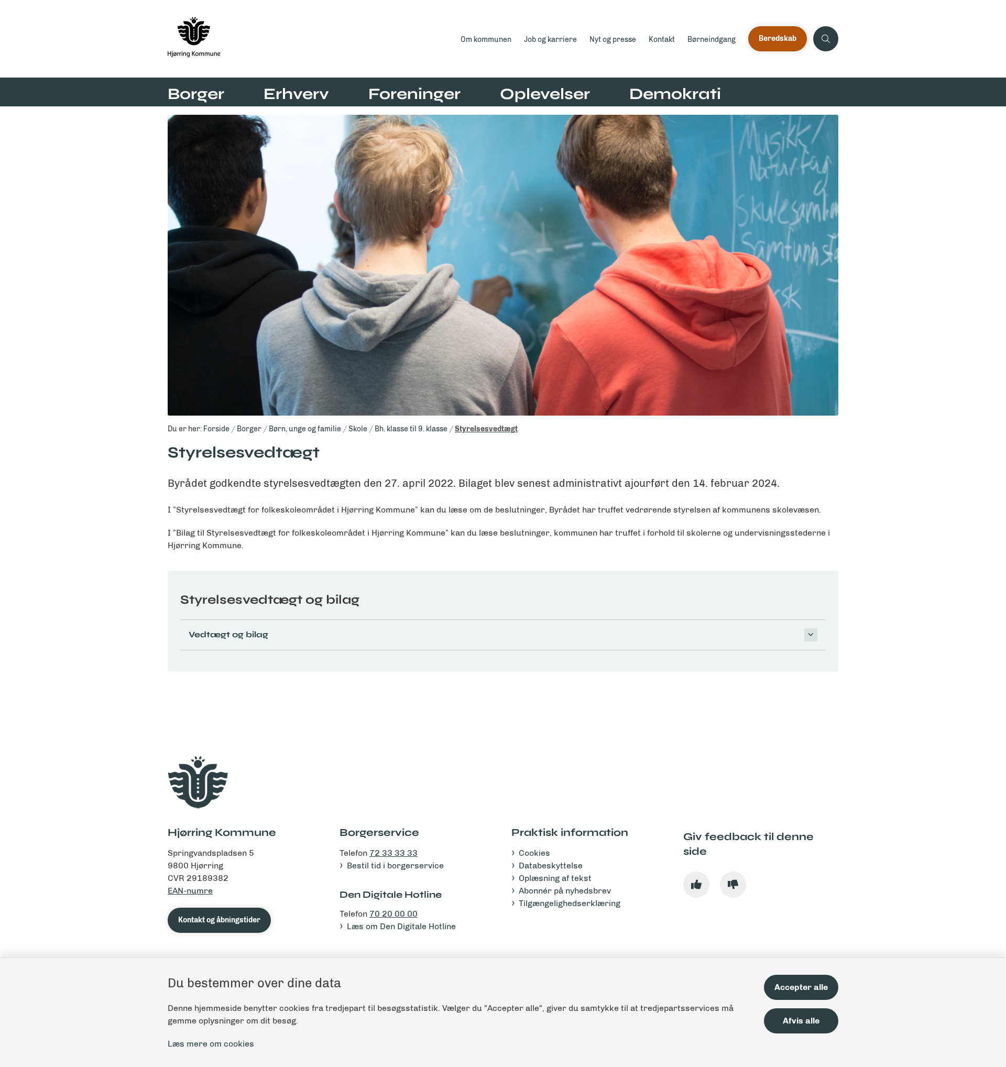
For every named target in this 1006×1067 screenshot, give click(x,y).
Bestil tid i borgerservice (395, 865)
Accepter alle (801, 987)
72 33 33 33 (393, 853)
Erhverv (296, 93)
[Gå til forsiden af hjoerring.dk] (311, 39)
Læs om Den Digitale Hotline (401, 926)
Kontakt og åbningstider (219, 920)
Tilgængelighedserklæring (569, 903)
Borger (196, 93)
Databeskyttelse (551, 865)
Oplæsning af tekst (555, 878)
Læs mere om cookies (211, 1044)
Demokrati (675, 93)
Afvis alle (801, 1021)
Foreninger (414, 93)
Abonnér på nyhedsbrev (565, 891)
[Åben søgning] (825, 38)
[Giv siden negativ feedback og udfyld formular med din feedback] (733, 885)
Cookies (534, 853)
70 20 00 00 (393, 914)
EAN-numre (190, 891)
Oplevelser (545, 93)
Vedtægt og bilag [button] (228, 634)
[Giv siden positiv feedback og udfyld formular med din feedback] (696, 885)
